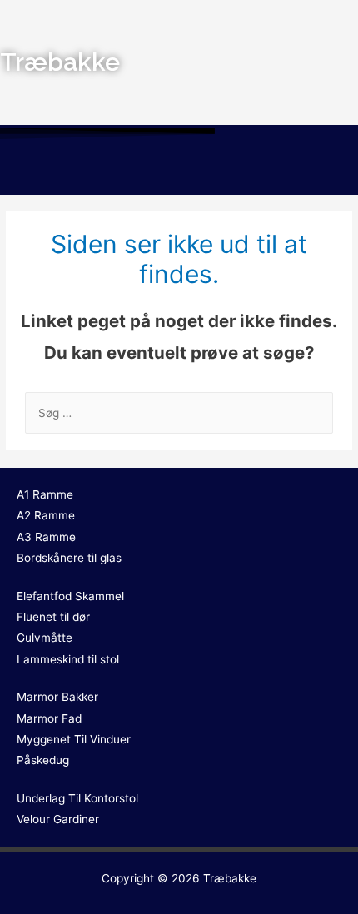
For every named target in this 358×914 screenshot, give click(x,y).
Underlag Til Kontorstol (77, 798)
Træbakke (229, 878)
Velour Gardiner (58, 819)
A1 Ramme (45, 494)
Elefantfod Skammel (70, 596)
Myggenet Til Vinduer (74, 739)
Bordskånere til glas (69, 557)
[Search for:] (179, 413)
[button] (179, 170)
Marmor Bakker (57, 696)
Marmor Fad (49, 718)
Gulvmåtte (44, 637)
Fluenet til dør (53, 616)
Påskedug (43, 760)
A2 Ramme (46, 515)
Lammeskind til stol (68, 659)
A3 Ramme (46, 537)
